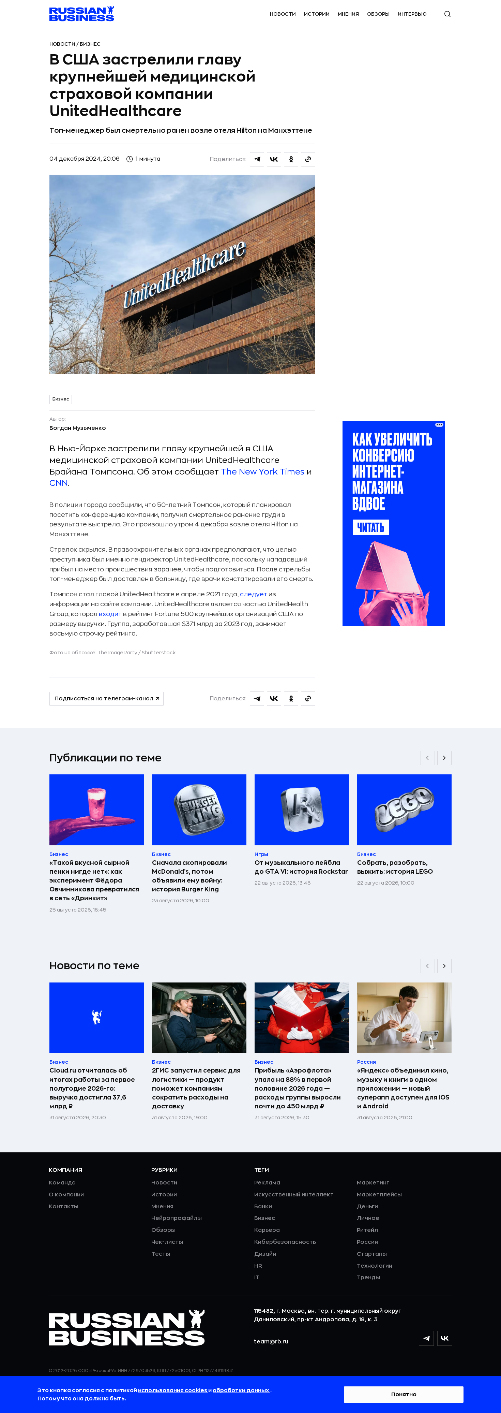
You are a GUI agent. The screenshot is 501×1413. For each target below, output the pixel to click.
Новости (283, 14)
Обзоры (378, 14)
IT (256, 1277)
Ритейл (367, 1230)
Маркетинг (373, 1182)
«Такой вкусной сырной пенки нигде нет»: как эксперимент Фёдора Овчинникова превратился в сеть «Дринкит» (94, 880)
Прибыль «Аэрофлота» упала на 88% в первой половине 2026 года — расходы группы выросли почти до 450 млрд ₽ (298, 1088)
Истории (317, 14)
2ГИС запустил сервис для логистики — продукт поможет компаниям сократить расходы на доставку (196, 1088)
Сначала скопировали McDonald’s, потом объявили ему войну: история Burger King (189, 876)
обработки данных (241, 1390)
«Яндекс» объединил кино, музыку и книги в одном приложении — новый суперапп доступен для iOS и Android (403, 1088)
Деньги (367, 1206)
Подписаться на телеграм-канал (104, 698)
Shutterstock (159, 652)
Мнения (348, 14)
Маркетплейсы (379, 1194)
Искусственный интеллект (294, 1194)
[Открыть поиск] (447, 14)
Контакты (63, 1206)
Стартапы (372, 1254)
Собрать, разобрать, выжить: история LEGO (395, 867)
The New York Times (262, 472)
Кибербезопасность (285, 1242)
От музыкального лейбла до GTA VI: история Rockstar (301, 867)
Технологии (374, 1266)
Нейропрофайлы (176, 1218)
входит (110, 614)
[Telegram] (426, 1338)
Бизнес (90, 44)
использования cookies (173, 1390)
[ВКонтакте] (444, 1338)
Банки (263, 1206)
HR (258, 1266)
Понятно (403, 1394)
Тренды (368, 1277)
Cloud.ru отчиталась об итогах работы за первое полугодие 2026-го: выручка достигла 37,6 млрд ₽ (92, 1088)
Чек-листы (167, 1242)
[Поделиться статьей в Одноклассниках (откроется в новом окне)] (291, 159)
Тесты (160, 1254)
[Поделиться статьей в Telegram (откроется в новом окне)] (257, 159)
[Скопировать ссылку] (308, 159)
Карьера (267, 1230)
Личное (368, 1218)
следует (253, 594)
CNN (58, 483)
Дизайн (265, 1254)
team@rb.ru (271, 1341)
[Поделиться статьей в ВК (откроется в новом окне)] (274, 159)
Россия (367, 1242)
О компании (66, 1194)
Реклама (267, 1182)
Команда (62, 1182)
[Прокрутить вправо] (444, 758)
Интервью (412, 14)
